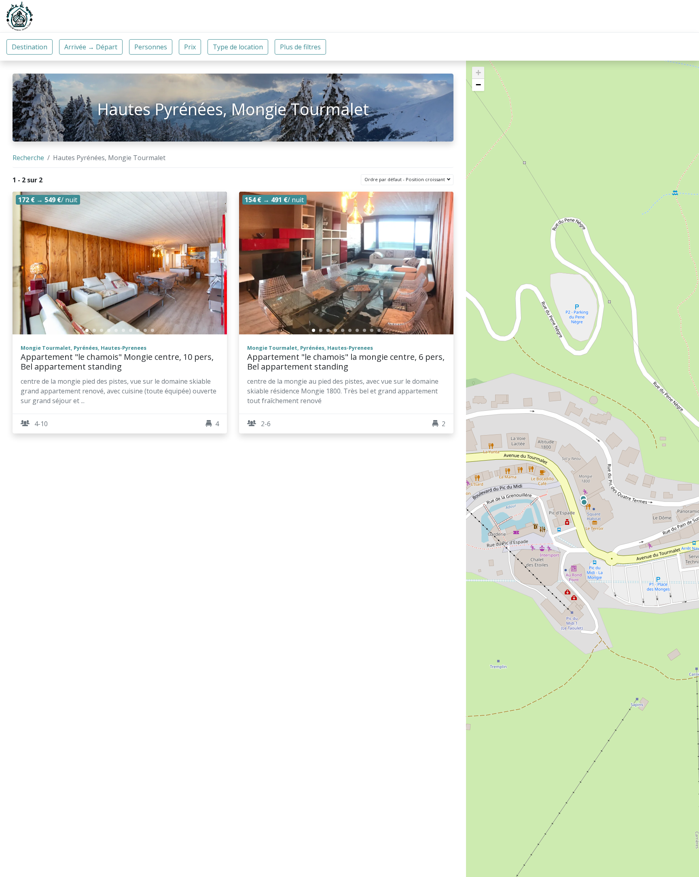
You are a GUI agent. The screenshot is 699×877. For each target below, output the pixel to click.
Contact (628, 16)
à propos (448, 16)
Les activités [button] (496, 16)
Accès (542, 16)
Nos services (583, 16)
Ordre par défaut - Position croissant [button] (405, 179)
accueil (410, 16)
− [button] (478, 85)
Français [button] (668, 16)
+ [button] (478, 73)
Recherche (28, 157)
